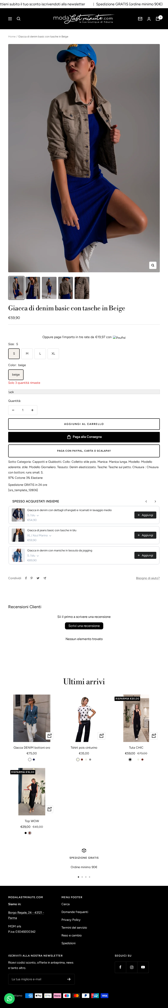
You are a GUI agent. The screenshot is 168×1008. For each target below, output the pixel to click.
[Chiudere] (145, 458)
